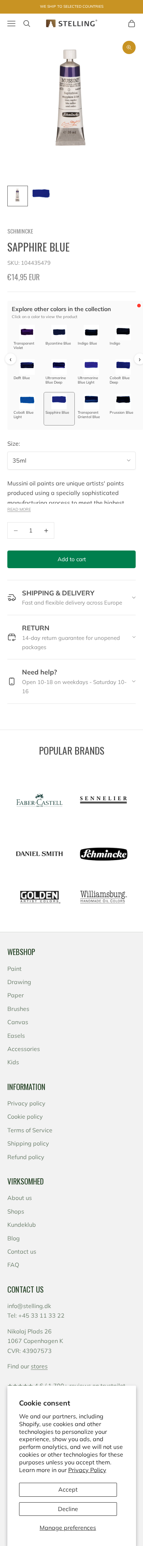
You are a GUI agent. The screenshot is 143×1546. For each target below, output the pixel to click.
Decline (68, 1509)
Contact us (21, 1251)
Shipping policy (28, 1143)
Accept (68, 1489)
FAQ (13, 1264)
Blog (13, 1238)
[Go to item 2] (41, 196)
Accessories (23, 1048)
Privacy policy (26, 1103)
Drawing (19, 982)
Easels (16, 1035)
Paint (14, 968)
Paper (15, 995)
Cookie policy (25, 1116)
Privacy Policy (87, 1470)
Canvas (17, 1022)
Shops (15, 1211)
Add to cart (72, 559)
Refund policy (25, 1157)
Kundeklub (21, 1224)
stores (39, 1366)
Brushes (18, 1008)
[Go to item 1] (17, 196)
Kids (13, 1062)
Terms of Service (29, 1130)
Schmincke (20, 231)
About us (19, 1197)
